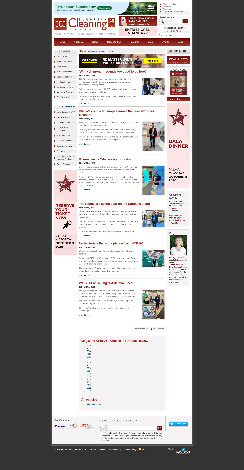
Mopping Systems (65, 141)
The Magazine (63, 51)
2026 (89, 345)
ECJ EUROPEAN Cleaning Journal (84, 26)
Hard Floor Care (64, 135)
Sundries (61, 151)
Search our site (167, 17)
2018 (89, 368)
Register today (169, 4)
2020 (89, 362)
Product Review (64, 82)
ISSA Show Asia (175, 216)
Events (165, 42)
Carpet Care (62, 117)
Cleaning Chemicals (65, 122)
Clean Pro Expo (175, 201)
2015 (89, 376)
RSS (143, 449)
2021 (89, 359)
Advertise (167, 7)
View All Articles (94, 404)
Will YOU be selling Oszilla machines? (106, 283)
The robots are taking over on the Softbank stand (114, 204)
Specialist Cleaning (65, 146)
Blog (150, 42)
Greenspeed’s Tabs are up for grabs (105, 159)
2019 (89, 365)
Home (62, 42)
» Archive (175, 99)
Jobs (180, 42)
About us (79, 42)
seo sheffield (179, 450)
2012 (89, 385)
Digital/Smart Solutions (62, 129)
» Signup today (178, 62)
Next (160, 329)
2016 (89, 374)
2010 (89, 391)
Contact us (167, 9)
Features (134, 42)
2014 (89, 379)
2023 (89, 354)
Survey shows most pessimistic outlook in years (178, 260)
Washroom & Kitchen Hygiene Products (66, 157)
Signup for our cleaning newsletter (118, 420)
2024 (89, 351)
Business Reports (64, 72)
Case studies (114, 42)
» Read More (174, 211)
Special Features (64, 77)
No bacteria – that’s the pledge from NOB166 (111, 243)
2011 (89, 388)
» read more (84, 103)
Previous (141, 329)
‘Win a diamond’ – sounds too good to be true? (113, 71)
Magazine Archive (64, 92)
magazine (92, 51)
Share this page (178, 51)
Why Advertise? (63, 97)
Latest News (62, 56)
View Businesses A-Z (66, 112)
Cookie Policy (130, 449)
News (95, 42)
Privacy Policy (153, 438)
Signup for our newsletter (174, 12)
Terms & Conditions (97, 449)
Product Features (64, 61)
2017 (89, 371)
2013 (89, 382)
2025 (89, 348)
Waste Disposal (63, 164)
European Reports (65, 87)
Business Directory (66, 106)
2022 (89, 357)
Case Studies (62, 66)
